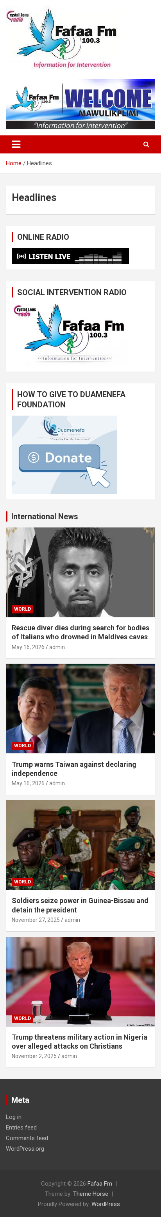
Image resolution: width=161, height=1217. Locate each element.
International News (44, 516)
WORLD (22, 609)
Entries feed (21, 1127)
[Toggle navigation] (16, 144)
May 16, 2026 (28, 647)
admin (57, 647)
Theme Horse (90, 1193)
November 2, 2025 (34, 1056)
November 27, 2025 (36, 920)
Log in (13, 1116)
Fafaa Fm (100, 1183)
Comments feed (27, 1138)
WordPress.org (25, 1148)
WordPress (105, 1204)
